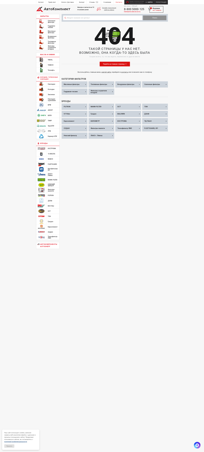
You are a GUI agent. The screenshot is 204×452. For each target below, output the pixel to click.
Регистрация (161, 2)
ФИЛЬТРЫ (44, 16)
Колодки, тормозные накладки (49, 78)
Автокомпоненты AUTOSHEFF (48, 245)
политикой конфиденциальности (15, 441)
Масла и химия (47, 55)
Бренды (43, 143)
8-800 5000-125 (134, 9)
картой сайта (106, 72)
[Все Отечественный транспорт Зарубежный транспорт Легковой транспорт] (103, 22)
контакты (124, 72)
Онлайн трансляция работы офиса (109, 9)
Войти (150, 2)
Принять (9, 446)
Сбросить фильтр (151, 22)
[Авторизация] (203, 1)
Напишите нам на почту (132, 11)
